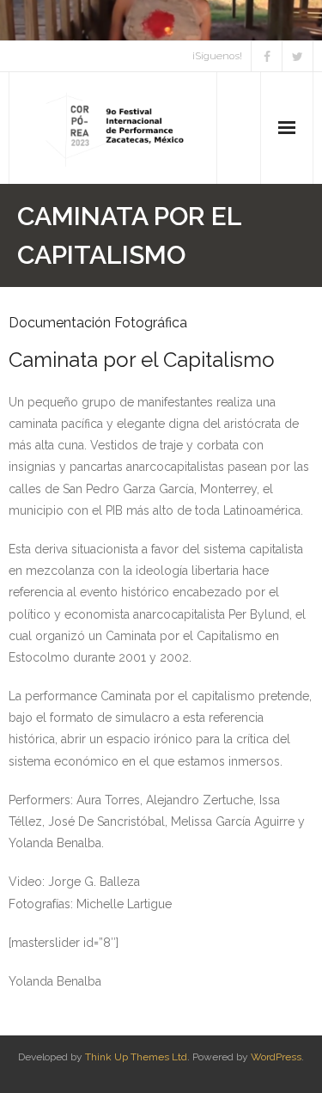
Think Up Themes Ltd (136, 1057)
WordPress (276, 1057)
